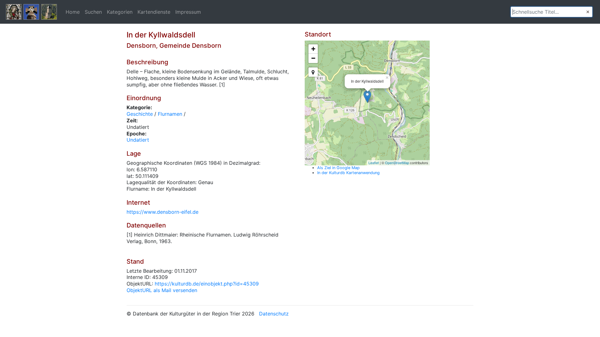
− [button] (313, 58)
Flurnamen (170, 114)
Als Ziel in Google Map (338, 167)
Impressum (188, 12)
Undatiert (138, 140)
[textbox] (551, 12)
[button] (587, 11)
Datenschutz (274, 313)
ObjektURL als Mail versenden (162, 290)
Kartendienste (154, 12)
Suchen (93, 12)
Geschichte (140, 114)
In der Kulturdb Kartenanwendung (348, 172)
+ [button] (313, 49)
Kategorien (119, 12)
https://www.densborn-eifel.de (162, 212)
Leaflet (373, 162)
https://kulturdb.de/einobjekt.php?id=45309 (207, 284)
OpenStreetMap (397, 162)
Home (73, 12)
